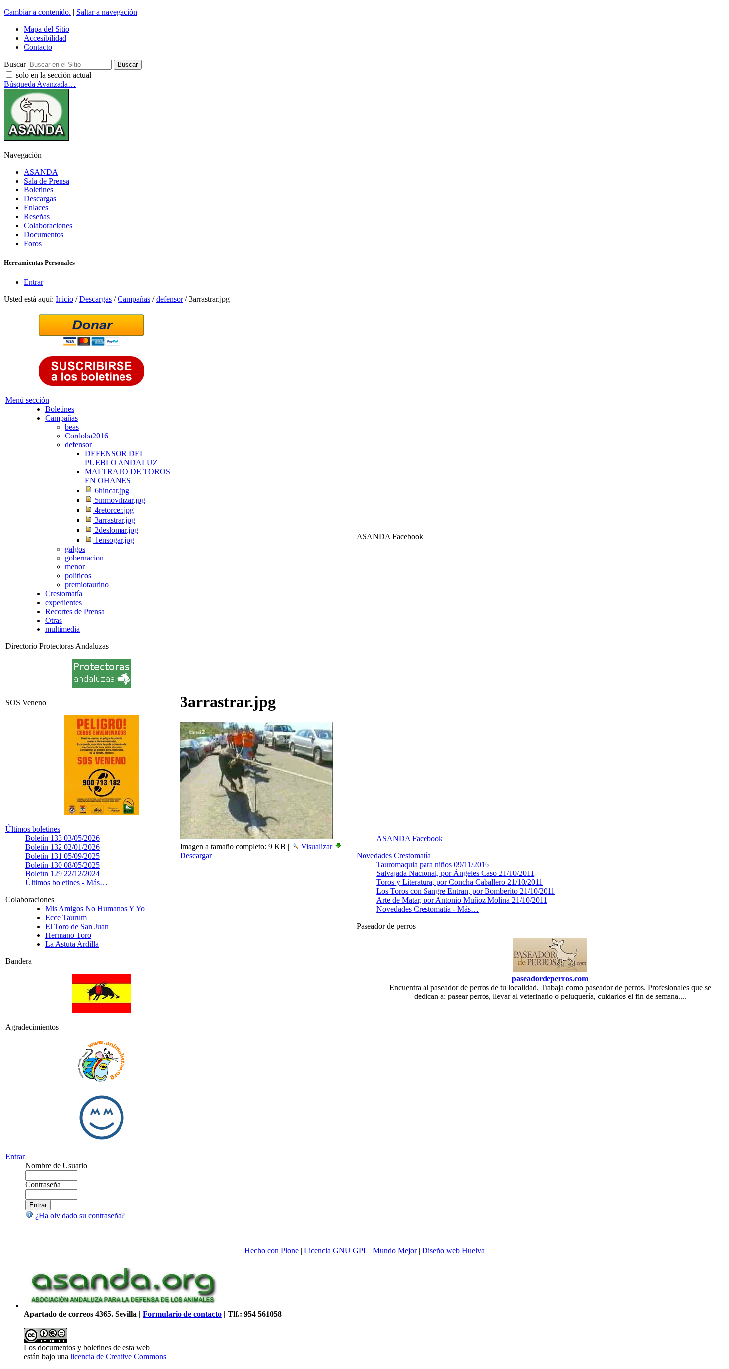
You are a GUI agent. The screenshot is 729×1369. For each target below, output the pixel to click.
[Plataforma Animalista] (101, 1080)
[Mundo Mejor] (101, 1139)
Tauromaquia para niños (432, 864)
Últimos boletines (32, 829)
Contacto (38, 47)
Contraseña (43, 1185)
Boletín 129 (62, 874)
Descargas (40, 198)
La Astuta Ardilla (72, 944)
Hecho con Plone (271, 1250)
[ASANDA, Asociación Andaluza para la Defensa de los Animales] (123, 1305)
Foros (33, 243)
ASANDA (41, 172)
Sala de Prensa (46, 181)
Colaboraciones (48, 225)
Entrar (33, 282)
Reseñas (37, 216)
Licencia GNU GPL (335, 1250)
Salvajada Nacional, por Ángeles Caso (455, 873)
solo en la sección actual (53, 75)
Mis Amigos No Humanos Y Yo (95, 908)
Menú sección (27, 400)
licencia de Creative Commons (118, 1356)
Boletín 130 (62, 865)
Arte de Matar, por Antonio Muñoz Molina (461, 900)
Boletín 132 (62, 847)
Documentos (43, 234)
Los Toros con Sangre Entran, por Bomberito (465, 891)
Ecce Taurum (66, 917)
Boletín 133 (62, 838)
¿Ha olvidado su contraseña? (79, 1215)
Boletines (38, 190)
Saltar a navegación (106, 12)
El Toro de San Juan (77, 926)
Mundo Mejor (395, 1250)
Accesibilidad (45, 38)
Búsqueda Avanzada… (40, 84)
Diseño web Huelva (453, 1250)
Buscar (15, 64)
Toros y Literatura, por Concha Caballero (459, 882)
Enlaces (36, 207)
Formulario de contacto (182, 1314)
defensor (169, 299)
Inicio (64, 299)
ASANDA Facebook (409, 838)
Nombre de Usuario (56, 1165)
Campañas (134, 299)
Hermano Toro (68, 935)
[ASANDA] (36, 138)
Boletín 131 (62, 856)
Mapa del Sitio (46, 29)
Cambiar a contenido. (37, 12)
